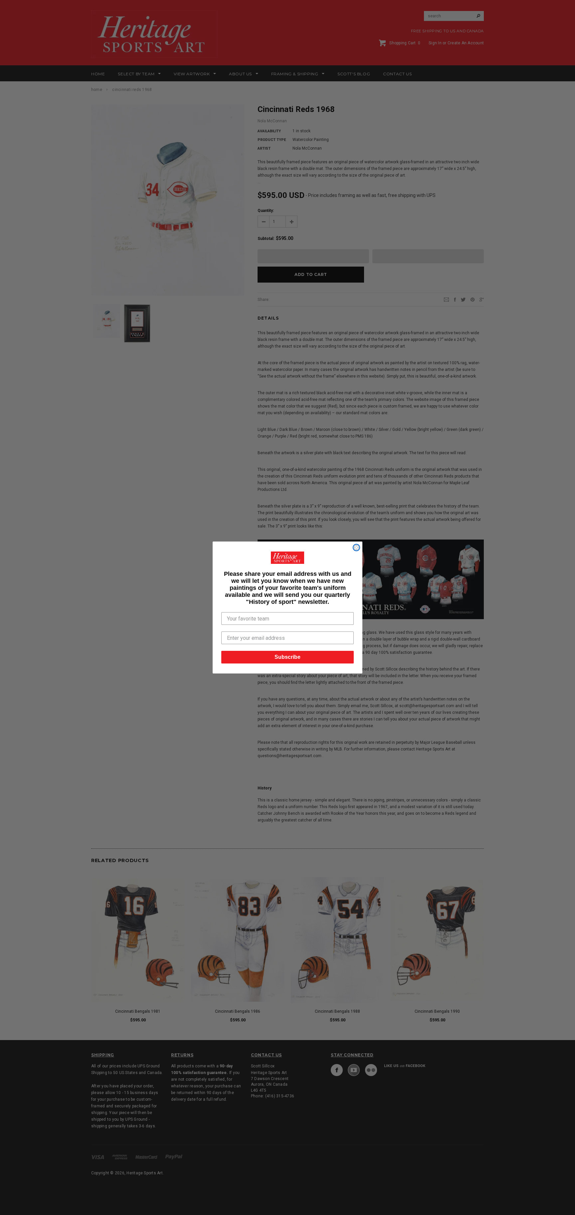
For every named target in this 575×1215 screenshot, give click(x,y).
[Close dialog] (356, 547)
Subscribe (287, 657)
